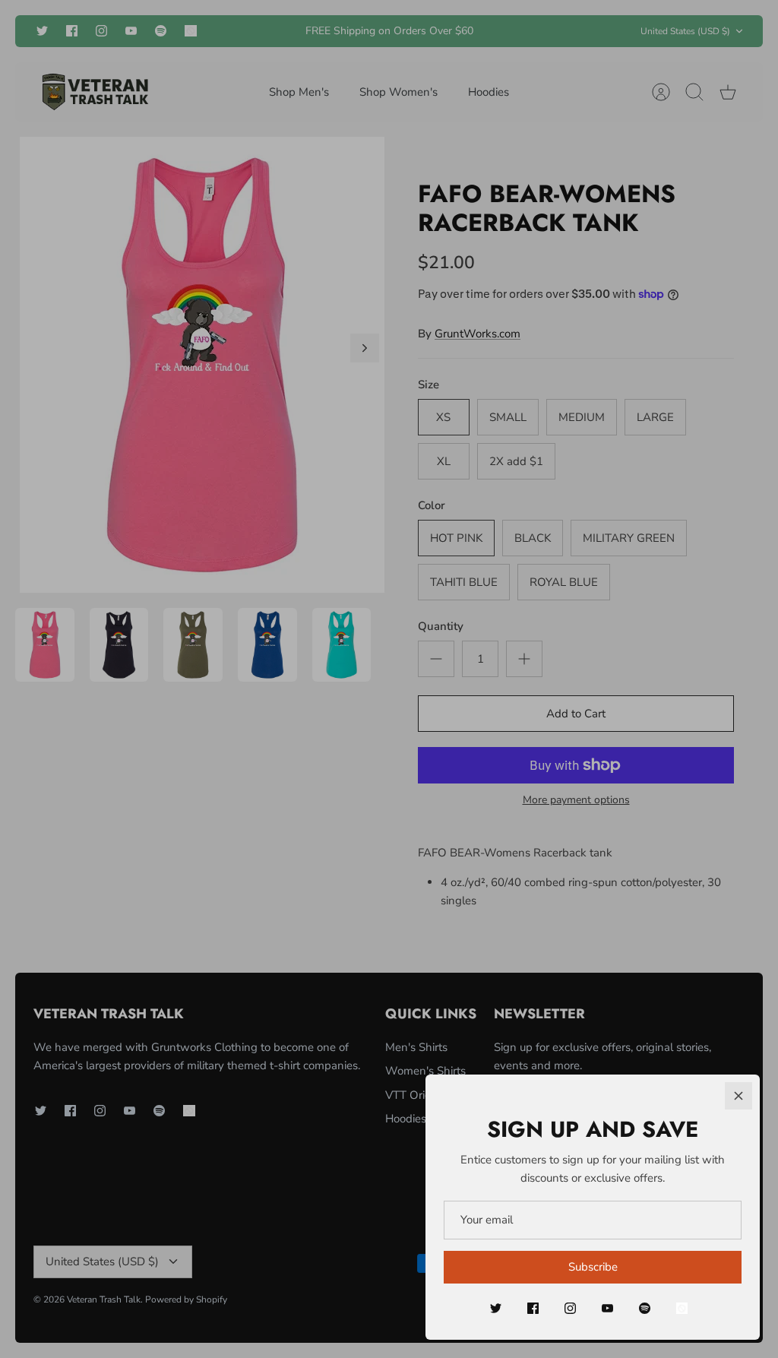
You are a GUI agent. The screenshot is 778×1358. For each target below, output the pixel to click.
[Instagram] (570, 1308)
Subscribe (593, 1266)
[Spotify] (644, 1308)
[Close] (738, 1096)
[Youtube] (607, 1308)
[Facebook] (533, 1308)
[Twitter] (496, 1308)
